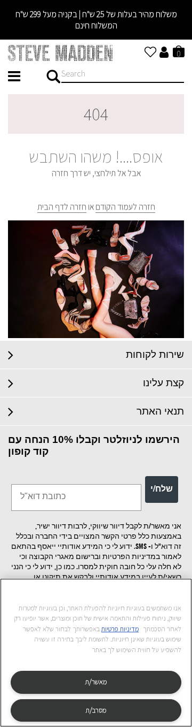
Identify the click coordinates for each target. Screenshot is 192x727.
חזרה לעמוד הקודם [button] (125, 206)
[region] (96, 652)
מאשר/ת (96, 681)
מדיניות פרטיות (120, 628)
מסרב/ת (96, 710)
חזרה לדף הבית (61, 206)
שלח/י (161, 489)
